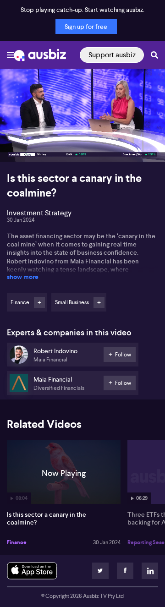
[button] (16, 145)
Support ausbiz (112, 55)
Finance (17, 542)
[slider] (82, 129)
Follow (39, 302)
